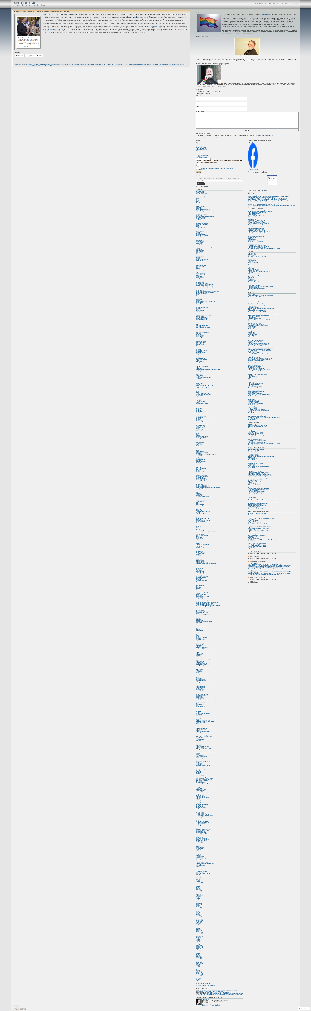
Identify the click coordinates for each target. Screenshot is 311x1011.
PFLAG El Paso (199, 653)
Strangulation (199, 764)
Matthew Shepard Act (200, 572)
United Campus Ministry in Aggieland (256, 415)
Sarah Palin (109, 64)
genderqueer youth (200, 427)
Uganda (197, 828)
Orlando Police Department (202, 637)
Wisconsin (198, 866)
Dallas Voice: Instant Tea (257, 577)
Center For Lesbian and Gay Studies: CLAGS (258, 315)
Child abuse (198, 297)
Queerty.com (199, 676)
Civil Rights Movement (201, 306)
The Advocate (251, 279)
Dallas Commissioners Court (202, 325)
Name (199, 95)
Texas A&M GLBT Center (201, 775)
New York (198, 618)
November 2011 (199, 933)
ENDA (197, 367)
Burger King (198, 272)
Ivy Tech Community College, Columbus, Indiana (259, 478)
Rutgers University (200, 707)
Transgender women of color (202, 797)
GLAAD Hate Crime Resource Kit (255, 433)
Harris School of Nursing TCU (255, 471)
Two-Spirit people (199, 806)
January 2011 (199, 945)
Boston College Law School (202, 259)
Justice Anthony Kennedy (201, 513)
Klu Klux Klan (199, 525)
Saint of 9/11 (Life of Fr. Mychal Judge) (256, 535)
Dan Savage (198, 334)
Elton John (198, 365)
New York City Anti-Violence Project (256, 234)
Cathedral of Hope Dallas (254, 459)
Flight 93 (197, 391)
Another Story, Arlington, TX (254, 454)
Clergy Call (198, 308)
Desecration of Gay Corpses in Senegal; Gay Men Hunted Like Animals (264, 195)
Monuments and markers (201, 594)
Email (199, 101)
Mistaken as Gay (199, 589)
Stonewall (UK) (251, 238)
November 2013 (199, 906)
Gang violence (199, 406)
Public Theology (199, 669)
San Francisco (199, 714)
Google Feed (251, 268)
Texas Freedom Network (253, 299)
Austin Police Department (201, 236)
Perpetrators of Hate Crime (100, 64)
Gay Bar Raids (199, 408)
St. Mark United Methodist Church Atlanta (205, 752)
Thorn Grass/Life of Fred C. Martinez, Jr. (257, 545)
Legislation (198, 539)
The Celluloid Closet (252, 540)
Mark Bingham (199, 559)
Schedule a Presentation (201, 149)
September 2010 (199, 949)
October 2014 (199, 894)
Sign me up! (200, 183)
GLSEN (197, 434)
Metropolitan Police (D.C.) (201, 580)
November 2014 (199, 893)
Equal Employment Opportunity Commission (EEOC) (208, 369)
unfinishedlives (28, 64)
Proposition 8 (199, 667)
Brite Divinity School (200, 266)
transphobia (198, 800)
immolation (198, 493)
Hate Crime (250, 527)
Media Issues (199, 578)
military (197, 584)
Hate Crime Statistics (200, 459)
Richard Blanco (199, 697)
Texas (197, 774)
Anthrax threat (199, 215)
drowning (198, 357)
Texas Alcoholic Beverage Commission (205, 778)
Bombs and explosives (201, 255)
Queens (197, 672)
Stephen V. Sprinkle (200, 758)
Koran (197, 527)
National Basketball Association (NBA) (204, 603)
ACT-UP (197, 200)
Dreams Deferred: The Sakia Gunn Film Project (259, 523)
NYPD (197, 627)
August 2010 (198, 951)
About (261, 4)
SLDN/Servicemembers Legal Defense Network (259, 394)
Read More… (254, 60)
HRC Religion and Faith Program (255, 356)
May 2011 (198, 940)
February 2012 (199, 930)
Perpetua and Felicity (200, 648)
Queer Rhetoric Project (253, 384)
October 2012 (199, 921)
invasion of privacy (200, 501)
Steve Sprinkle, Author (206, 1005)
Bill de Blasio (199, 249)
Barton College (199, 243)
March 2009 (198, 970)
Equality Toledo (199, 375)
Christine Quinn (199, 299)
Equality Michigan (200, 371)
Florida (197, 392)
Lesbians (198, 543)
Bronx (197, 267)
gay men (198, 413)
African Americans (200, 202)
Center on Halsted (200, 290)
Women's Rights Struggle (201, 869)
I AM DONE (198, 490)
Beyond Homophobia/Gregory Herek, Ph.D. (258, 256)
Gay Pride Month (199, 417)
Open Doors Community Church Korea (204, 634)
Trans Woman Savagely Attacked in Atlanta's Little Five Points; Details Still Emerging (267, 198)
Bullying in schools (200, 270)
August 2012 (198, 923)
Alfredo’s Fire (251, 514)
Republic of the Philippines (202, 692)
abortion (197, 198)
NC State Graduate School (202, 612)
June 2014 (198, 898)
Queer (197, 673)
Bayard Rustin (199, 244)
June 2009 (198, 966)
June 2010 (198, 953)
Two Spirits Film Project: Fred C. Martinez (257, 546)
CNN (197, 309)
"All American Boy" (200, 191)
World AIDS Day (199, 872)
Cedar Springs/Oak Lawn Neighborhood (205, 284)
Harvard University (200, 451)
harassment (198, 449)
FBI (196, 386)
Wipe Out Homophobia (201, 865)
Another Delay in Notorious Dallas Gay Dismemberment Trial (262, 197)
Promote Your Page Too (253, 169)
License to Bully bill (200, 552)
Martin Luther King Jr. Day (202, 562)
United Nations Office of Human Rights (257, 247)
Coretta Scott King (200, 316)
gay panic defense (200, 415)
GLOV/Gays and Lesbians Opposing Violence (258, 226)
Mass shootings (199, 567)
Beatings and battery (200, 246)
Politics (197, 660)
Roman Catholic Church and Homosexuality (206, 701)
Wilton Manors (199, 864)
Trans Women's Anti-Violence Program (257, 245)
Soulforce (250, 397)
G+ (248, 263)
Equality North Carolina (201, 373)
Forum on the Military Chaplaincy (203, 394)
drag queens (198, 353)
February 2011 (199, 944)
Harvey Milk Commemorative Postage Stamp (206, 454)
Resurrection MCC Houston (202, 695)
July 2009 (198, 965)
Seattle (197, 719)
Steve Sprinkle (205, 999)
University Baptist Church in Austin (256, 492)
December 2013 (199, 905)
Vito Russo (198, 854)
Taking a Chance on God (253, 538)
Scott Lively (198, 718)
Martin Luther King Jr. (200, 561)
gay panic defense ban (201, 416)
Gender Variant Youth (200, 425)
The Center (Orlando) (200, 782)
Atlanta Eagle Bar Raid (201, 234)
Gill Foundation (251, 347)
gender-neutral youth (200, 426)
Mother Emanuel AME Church (202, 596)
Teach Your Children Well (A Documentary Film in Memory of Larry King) (264, 539)
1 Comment (52, 65)
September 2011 (199, 936)
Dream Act (198, 356)
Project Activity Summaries (202, 665)
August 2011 (198, 937)
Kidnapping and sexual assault (203, 520)
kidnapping (198, 519)
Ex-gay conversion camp (201, 379)
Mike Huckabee (199, 583)
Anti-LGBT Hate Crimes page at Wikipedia (257, 426)
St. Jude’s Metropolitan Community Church (258, 489)
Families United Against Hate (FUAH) (204, 385)
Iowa (197, 502)
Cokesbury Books (200, 310)
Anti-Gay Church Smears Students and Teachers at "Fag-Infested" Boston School (267, 199)
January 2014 (199, 904)
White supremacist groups (202, 862)
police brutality (199, 657)
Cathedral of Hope (200, 282)
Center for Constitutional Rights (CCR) (204, 287)
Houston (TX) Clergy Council (254, 355)
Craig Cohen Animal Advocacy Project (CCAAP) (259, 319)
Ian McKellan (199, 491)
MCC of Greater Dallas (201, 577)
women (143, 64)
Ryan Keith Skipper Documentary (256, 534)
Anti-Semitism (199, 222)
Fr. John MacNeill (199, 395)
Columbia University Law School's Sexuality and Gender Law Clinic (263, 502)
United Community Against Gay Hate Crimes (258, 246)
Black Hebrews (199, 251)
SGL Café (250, 278)
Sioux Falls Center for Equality (203, 731)
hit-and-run (198, 469)
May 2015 (198, 887)
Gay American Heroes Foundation (256, 340)
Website (197, 106)
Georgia (197, 428)
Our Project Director (200, 146)
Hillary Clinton (199, 467)
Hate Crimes (60, 64)
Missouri (198, 588)
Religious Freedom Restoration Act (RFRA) (205, 685)
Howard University (200, 483)
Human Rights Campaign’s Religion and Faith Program (260, 295)
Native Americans (200, 610)
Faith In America (199, 383)
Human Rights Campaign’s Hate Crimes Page (258, 435)
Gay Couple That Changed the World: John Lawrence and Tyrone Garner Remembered (268, 200)
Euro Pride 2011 (199, 376)
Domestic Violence (200, 347)
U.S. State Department (201, 825)
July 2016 (198, 880)
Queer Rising (199, 674)
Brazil (197, 264)
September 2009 (199, 963)
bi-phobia (198, 248)
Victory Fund (198, 849)
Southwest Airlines (200, 747)
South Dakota (199, 743)
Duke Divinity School (200, 358)
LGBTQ (197, 545)
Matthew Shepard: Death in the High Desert (258, 530)
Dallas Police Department (201, 331)
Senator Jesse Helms (201, 722)
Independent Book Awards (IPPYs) (203, 496)
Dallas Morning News (200, 329)
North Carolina (199, 623)
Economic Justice (200, 362)
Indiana (197, 497)
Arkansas (198, 226)
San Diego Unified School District (203, 713)
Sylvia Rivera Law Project (254, 240)
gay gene (198, 412)
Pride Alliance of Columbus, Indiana (256, 383)
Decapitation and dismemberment (203, 340)
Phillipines (198, 655)
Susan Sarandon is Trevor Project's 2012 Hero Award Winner (262, 201)
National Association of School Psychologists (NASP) (208, 602)
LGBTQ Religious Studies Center (255, 365)
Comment (200, 111)
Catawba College (199, 281)
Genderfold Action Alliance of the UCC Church (258, 344)
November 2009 (199, 961)
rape (197, 681)
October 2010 (199, 948)
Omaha (197, 631)
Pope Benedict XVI (200, 661)
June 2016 (198, 881)
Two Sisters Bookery (200, 805)
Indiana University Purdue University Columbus (259, 359)
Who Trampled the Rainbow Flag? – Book (205, 863)
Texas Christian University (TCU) (203, 780)
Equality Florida (251, 327)
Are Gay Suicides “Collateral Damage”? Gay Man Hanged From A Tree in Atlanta (218, 990)
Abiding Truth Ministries (201, 197)
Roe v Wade (198, 699)
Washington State (200, 856)
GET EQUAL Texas (200, 430)
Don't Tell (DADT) (199, 349)
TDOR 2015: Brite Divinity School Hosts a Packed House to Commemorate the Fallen (223, 993)
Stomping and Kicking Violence (203, 761)
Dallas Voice (198, 333)
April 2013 (198, 914)
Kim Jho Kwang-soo (200, 521)
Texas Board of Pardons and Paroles (204, 779)
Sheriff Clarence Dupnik (117, 64)
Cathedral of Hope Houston (202, 283)
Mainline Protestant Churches (202, 558)
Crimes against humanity (201, 319)
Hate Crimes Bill (252, 434)
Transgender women (200, 796)
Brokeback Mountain (253, 520)
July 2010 (198, 952)
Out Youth (250, 375)
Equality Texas (199, 374)
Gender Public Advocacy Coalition (256, 224)
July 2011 (198, 938)
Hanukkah (198, 446)
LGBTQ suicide (199, 550)
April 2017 (198, 879)
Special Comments (200, 749)
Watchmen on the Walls (201, 858)
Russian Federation (200, 706)
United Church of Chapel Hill (202, 839)
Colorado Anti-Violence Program (255, 216)
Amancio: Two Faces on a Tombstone (256, 516)
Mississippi (198, 587)
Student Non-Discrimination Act (203, 765)
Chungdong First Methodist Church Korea (205, 301)
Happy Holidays (199, 448)
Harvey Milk (198, 453)
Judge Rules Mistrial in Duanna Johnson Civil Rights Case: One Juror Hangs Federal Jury (268, 196)
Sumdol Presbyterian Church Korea (204, 768)
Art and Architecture (200, 230)
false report (198, 384)
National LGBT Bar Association (203, 609)
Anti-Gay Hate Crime (253, 517)
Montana (198, 593)
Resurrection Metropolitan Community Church (258, 488)
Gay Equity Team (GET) (201, 411)
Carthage (198, 280)
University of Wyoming (201, 842)
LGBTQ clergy (199, 546)
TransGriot (198, 798)
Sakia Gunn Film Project (201, 709)
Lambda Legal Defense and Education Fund (206, 531)
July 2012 (198, 924)
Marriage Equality (200, 560)
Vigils (197, 852)
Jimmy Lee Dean (199, 510)
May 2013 (198, 913)
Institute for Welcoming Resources (256, 360)
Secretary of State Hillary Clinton (203, 720)
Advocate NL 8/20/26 (253, 572)
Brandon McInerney (200, 263)
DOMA (197, 345)
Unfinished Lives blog (200, 831)
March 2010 (198, 956)
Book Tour (198, 258)
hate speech (76, 64)
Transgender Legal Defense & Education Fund (258, 508)
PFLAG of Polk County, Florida (255, 484)
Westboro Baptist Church (201, 859)
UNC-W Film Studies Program (202, 830)
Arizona (44, 64)
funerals (197, 402)
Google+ (214, 985)
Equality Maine (251, 328)
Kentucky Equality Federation (202, 518)
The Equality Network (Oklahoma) (255, 404)
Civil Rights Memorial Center (254, 318)
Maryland (198, 564)
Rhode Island (199, 696)
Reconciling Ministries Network (203, 684)
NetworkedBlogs (271, 175)
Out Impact (198, 638)
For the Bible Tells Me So (253, 525)
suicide (197, 766)
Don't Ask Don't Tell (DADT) (202, 350)
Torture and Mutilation (201, 789)
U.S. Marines (198, 819)
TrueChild (250, 411)
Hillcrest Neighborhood (201, 468)
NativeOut (250, 272)
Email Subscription (201, 176)
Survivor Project (252, 239)
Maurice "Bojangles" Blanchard (203, 575)
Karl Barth (198, 516)
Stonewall (198, 762)
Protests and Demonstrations (202, 668)
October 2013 (199, 907)
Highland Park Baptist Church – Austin (257, 473)
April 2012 (198, 928)
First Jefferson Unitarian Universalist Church (258, 466)
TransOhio (198, 799)
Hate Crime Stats (274, 4)
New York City (199, 619)
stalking (197, 754)
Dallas (197, 324)
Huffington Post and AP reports (131, 16)
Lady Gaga (198, 529)
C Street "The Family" (201, 274)
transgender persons (200, 795)
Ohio (197, 628)
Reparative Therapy (200, 689)
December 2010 (199, 946)
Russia (197, 705)
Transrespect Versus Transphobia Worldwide (258, 410)
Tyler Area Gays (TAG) (201, 807)
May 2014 (198, 899)
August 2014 (198, 896)
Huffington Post (199, 484)
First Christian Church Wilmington (203, 387)
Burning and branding (200, 273)
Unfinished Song (199, 837)
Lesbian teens (199, 541)
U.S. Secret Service (200, 823)
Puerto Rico (198, 670)
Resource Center (200, 693)
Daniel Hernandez (200, 335)
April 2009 (198, 969)
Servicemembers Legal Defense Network (205, 724)
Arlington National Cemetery (202, 227)
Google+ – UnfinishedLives (254, 269)
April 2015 (198, 888)
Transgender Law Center (253, 507)
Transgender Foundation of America (256, 409)
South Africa (198, 740)
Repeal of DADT (199, 690)
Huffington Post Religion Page (202, 485)
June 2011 (198, 939)
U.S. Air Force (199, 810)
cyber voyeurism (199, 320)
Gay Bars (198, 409)
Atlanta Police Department (202, 235)
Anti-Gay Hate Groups (201, 217)
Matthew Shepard (200, 571)
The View (198, 787)
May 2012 (198, 927)
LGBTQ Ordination (200, 549)
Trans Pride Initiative (200, 790)
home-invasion (199, 474)
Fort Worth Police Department (202, 393)
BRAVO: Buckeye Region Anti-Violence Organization (260, 211)
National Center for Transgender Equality (205, 604)
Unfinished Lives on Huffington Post (256, 288)
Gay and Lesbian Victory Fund (255, 341)
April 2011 (198, 941)
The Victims (284, 4)
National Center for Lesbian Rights (256, 368)
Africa (197, 201)
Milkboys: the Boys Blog (253, 270)
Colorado (198, 311)
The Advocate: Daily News (258, 561)
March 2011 (198, 943)
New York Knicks (199, 620)
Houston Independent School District (204, 482)
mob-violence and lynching (202, 592)
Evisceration (198, 378)
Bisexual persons (200, 250)
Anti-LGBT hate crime (37, 64)
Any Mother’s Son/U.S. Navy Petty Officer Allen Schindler (261, 518)
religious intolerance (200, 687)
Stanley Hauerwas (200, 755)
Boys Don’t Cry (251, 519)
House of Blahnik (199, 477)
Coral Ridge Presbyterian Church (203, 315)
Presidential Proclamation (201, 664)
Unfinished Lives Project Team (203, 836)
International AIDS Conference (203, 500)
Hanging (197, 445)
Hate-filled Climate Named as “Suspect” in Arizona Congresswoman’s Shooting (41, 12)
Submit (247, 130)
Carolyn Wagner (199, 278)
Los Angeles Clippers (200, 553)
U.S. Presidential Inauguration (202, 822)
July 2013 (198, 911)
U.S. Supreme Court (200, 827)
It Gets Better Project (200, 505)
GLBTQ (197, 433)
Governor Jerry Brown (201, 437)
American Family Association (202, 210)
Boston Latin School (200, 260)
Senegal (197, 723)
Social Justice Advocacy (201, 148)
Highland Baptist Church (201, 466)
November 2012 (199, 920)
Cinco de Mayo (199, 303)
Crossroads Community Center (255, 320)
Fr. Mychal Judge (199, 396)
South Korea (198, 745)
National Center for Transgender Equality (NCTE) (259, 231)
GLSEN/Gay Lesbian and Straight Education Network (260, 227)
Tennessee (198, 772)
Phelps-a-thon (199, 654)
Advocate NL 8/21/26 (253, 563)
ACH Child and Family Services (255, 450)
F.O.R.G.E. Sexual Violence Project (256, 221)
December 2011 (199, 932)
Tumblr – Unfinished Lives (254, 285)
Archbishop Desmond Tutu (202, 224)
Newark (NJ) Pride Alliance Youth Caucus (257, 374)
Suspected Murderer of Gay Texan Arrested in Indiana (211, 991)
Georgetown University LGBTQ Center (257, 345)
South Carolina (199, 741)
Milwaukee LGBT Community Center (256, 230)
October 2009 (199, 962)
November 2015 (199, 882)
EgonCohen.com (252, 260)
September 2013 (199, 909)
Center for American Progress (203, 285)
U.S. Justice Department (201, 817)
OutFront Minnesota (200, 639)
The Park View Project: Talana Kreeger (257, 543)
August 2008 (198, 978)
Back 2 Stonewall (200, 241)
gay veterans (199, 420)
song (197, 738)
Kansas (197, 514)
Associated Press (182, 19)
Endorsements (293, 4)
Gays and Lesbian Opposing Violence (204, 423)
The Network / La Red (253, 243)
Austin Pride (198, 238)
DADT (197, 323)
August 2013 (198, 910)
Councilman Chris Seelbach (202, 317)
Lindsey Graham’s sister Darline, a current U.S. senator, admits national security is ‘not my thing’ (270, 571)
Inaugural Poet (199, 495)
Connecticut (198, 314)
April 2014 (198, 901)
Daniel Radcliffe (199, 336)
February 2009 (199, 971)
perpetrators (27, 65)
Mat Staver (198, 569)
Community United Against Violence (256, 218)
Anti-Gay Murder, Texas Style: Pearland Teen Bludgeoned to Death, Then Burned (266, 203)
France (197, 398)
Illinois (197, 492)
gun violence (55, 64)
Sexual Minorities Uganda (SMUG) (203, 727)
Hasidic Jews (199, 458)
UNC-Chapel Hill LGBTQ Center (203, 829)
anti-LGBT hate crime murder (202, 219)
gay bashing (198, 410)
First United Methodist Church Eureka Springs (206, 390)
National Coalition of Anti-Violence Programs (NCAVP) (208, 605)
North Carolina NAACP (201, 625)
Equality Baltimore (200, 370)
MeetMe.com (199, 579)
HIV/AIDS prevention (200, 471)
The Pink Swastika (200, 786)
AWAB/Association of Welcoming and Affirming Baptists (261, 308)
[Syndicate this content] (248, 551)
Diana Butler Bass (200, 343)
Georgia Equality (199, 429)
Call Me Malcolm (252, 521)
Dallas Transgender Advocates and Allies (257, 322)
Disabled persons (200, 344)
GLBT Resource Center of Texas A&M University (259, 349)
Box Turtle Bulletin (252, 258)
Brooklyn (198, 268)
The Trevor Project (252, 407)
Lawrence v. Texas (200, 538)
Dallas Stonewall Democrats (202, 332)
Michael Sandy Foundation (254, 367)
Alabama (198, 205)
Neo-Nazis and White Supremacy (203, 614)
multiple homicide (90, 64)
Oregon (197, 635)
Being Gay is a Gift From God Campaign (205, 247)
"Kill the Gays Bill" (200, 192)
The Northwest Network (253, 244)
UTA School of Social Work (254, 495)
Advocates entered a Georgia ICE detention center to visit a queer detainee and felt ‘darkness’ (269, 573)
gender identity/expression (202, 424)
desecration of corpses (201, 341)
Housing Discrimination (201, 478)
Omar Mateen (199, 632)
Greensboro (198, 441)
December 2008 (199, 973)
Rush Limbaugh (199, 704)
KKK (197, 524)
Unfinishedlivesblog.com (201, 838)
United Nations (199, 841)
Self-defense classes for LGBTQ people (205, 721)
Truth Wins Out (199, 803)
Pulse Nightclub (199, 671)
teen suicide (198, 771)
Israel (197, 503)
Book (265, 4)
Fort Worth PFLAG (252, 339)
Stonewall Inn (199, 763)
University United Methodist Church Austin (258, 493)
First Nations (199, 389)
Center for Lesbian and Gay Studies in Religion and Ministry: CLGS (263, 314)
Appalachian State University (202, 223)
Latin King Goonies (200, 534)
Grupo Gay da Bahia (252, 351)
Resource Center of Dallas (202, 694)
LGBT (269, 180)
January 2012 (199, 931)
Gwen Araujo (199, 444)
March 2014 (198, 902)
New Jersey (198, 615)
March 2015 (198, 889)
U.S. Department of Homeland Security (204, 815)
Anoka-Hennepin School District (203, 214)
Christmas (198, 300)
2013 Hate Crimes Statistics (202, 193)
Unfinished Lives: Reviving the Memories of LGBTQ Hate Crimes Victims (216, 168)
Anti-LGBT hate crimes (201, 221)
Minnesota (198, 586)
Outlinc (197, 640)
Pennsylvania (199, 646)
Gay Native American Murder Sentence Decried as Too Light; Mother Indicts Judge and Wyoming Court (271, 205)
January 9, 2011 (17, 64)
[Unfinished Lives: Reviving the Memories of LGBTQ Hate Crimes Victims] (198, 168)
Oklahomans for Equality (253, 273)
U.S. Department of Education (202, 814)
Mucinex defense (199, 597)
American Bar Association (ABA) (203, 209)
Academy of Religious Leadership (256, 449)
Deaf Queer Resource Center (255, 323)
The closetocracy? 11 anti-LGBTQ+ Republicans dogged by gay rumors (264, 574)
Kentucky (198, 517)
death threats (49, 64)
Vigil (197, 850)
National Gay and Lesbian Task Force (204, 606)
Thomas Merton (199, 788)
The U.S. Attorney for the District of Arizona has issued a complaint (115, 22)
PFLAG (197, 652)
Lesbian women (199, 542)
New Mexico (198, 617)
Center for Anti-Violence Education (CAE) (205, 286)
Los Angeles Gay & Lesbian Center (256, 229)
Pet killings (198, 650)
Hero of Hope (199, 463)
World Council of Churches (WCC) (203, 873)
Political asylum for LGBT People (203, 659)
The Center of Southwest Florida (203, 783)
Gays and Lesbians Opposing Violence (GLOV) (258, 223)
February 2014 (199, 903)
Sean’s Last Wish (252, 389)
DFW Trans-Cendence (201, 342)
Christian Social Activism (201, 298)
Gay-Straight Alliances (201, 421)
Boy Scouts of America (201, 261)
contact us (270, 135)
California (198, 275)
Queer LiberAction (252, 487)
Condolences (199, 312)
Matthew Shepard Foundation (202, 573)
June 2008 (198, 980)
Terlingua (198, 773)
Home (256, 4)
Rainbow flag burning (200, 679)
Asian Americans (200, 231)
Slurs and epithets (200, 733)
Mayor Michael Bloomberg (202, 576)
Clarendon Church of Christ (202, 307)
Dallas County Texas (200, 326)
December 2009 (199, 960)
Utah (197, 845)
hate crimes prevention (69, 64)
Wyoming (198, 874)
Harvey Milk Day (199, 455)
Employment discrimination (202, 366)
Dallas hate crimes (200, 328)
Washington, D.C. (199, 857)
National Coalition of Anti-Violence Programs (258, 232)
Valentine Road (251, 547)
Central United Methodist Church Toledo (205, 292)
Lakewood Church (200, 530)
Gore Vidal (198, 435)
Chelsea (197, 294)
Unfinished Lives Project (201, 835)
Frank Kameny (199, 399)
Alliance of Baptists (200, 206)
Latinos (197, 536)
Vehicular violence (200, 847)
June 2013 (198, 912)
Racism (197, 677)
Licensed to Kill (251, 529)
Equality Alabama (252, 326)
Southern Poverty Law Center (202, 746)
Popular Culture (199, 662)
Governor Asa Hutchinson (202, 436)
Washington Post (154, 26)
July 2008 (198, 979)
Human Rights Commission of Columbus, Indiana (259, 474)
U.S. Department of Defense (202, 813)
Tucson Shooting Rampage (202, 804)
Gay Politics (251, 266)
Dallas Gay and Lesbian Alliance (203, 327)
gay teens (198, 419)
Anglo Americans (200, 213)
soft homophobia (199, 737)
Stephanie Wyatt (252, 298)
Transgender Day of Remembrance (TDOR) (205, 793)
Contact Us (199, 89)
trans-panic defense (200, 791)
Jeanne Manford (199, 509)
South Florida (199, 744)
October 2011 (199, 935)
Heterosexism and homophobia (203, 465)
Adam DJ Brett (251, 294)
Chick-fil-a (198, 295)
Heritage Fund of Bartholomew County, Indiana (258, 353)
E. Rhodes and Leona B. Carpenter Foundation (258, 325)
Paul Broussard (199, 645)
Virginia (197, 853)
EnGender (250, 261)
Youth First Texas (252, 419)
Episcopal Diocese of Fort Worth (255, 463)
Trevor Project (199, 802)
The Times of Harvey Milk (254, 544)
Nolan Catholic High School (254, 481)
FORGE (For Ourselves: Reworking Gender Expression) (261, 338)
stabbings (198, 753)
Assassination (199, 233)
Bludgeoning (198, 253)
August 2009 (198, 964)
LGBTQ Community (200, 547)
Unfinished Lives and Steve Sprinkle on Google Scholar (260, 286)
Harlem (197, 450)
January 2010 (199, 958)
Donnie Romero (199, 351)
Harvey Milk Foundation (201, 457)
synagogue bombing (200, 769)
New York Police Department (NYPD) (204, 621)
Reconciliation (199, 682)
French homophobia (200, 401)
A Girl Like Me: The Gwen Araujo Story (257, 513)
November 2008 (199, 974)
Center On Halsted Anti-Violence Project (257, 215)
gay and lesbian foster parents (203, 407)
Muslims (197, 601)
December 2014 (199, 891)
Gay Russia (198, 418)
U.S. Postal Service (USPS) (202, 821)
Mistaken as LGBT (200, 591)
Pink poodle (198, 656)
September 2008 (199, 977)
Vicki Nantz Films (200, 848)
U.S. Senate (138, 64)
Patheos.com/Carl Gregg (253, 275)
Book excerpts (199, 257)
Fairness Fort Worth (200, 382)
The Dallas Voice (252, 280)
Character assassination (201, 293)
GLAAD (197, 432)
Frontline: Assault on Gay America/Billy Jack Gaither (260, 526)
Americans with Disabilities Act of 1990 (205, 211)
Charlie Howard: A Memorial (254, 522)
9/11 (196, 194)
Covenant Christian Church (202, 318)
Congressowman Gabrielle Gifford (166, 64)
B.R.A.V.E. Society (200, 240)
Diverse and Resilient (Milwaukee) (256, 324)
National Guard (199, 608)
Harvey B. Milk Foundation (202, 452)
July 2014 (198, 897)
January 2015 (199, 890)
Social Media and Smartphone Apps (204, 736)
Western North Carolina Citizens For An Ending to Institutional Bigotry (264, 248)
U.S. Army (198, 811)
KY (196, 528)
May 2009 (198, 968)
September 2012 (199, 922)
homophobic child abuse (201, 475)
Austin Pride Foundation (253, 307)
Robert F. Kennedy (200, 698)
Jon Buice (198, 512)
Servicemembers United (253, 390)
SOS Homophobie (200, 739)
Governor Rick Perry (200, 438)
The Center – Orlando (253, 402)
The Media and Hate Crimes (202, 155)
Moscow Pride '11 (200, 595)
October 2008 (199, 975)
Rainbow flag (199, 678)
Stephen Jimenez (200, 757)
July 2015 (198, 885)
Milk (249, 531)
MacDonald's (199, 555)
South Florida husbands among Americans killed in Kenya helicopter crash (265, 564)
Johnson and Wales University (203, 511)
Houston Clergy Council (201, 479)
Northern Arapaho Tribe (201, 626)
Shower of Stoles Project (201, 729)
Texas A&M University (201, 777)
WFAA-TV (198, 861)
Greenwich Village (200, 442)
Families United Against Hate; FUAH (256, 222)
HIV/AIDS (198, 470)
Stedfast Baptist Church (201, 756)
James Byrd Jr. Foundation (254, 362)
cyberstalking (199, 322)
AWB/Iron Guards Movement (202, 239)
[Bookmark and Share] (201, 157)
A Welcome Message (200, 143)
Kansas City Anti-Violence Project (256, 228)
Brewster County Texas (201, 265)
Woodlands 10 (199, 870)
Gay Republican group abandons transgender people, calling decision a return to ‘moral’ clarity (269, 565)
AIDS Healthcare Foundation (202, 204)
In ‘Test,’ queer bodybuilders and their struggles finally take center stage (264, 567)
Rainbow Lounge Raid (201, 680)
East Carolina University (201, 359)
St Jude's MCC (199, 751)
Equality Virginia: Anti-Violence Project (257, 220)
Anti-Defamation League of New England (205, 216)
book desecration (200, 256)
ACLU (197, 199)
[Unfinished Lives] (253, 168)
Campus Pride (199, 276)
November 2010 (199, 947)
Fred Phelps (198, 400)
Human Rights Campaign (201, 486)
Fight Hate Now (251, 336)
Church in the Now (200, 302)
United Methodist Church (201, 840)
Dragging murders (200, 354)
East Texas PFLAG (200, 361)
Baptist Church (199, 242)
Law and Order (83, 64)
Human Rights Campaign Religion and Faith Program (208, 487)
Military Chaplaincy (200, 585)
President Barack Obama (201, 663)
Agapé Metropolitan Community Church (257, 451)
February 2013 (199, 916)
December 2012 (199, 919)
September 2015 (199, 884)
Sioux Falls (198, 730)
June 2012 (198, 926)
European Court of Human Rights (203, 377)
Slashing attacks (199, 732)
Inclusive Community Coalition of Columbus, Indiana (260, 358)
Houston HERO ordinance (201, 480)
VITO (249, 548)
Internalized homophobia (201, 499)
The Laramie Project (252, 542)
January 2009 (199, 972)
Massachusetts (199, 568)
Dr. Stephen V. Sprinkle (201, 352)
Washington (198, 855)
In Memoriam (199, 494)
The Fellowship (251, 406)
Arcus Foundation (252, 306)
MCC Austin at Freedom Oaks (255, 479)
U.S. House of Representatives (129, 64)
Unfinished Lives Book (201, 832)
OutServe (198, 642)
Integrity (250, 361)
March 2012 (198, 929)
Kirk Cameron (199, 522)
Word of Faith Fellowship (201, 871)
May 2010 (198, 954)
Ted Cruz (198, 770)
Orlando (197, 636)
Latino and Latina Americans (202, 535)
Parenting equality (200, 643)
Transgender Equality (200, 794)
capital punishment (200, 277)
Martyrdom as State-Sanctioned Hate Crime (206, 563)
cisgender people (200, 305)
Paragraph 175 (251, 533)
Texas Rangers (199, 781)
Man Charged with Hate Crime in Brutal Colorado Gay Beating (262, 204)
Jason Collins (199, 508)
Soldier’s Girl (251, 537)
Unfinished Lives (25, 2)
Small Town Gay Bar (252, 536)
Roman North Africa (200, 702)
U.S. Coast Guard (200, 812)
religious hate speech (200, 686)
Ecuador (197, 364)
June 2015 (198, 886)
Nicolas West (199, 622)
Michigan (198, 581)
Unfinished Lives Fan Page (254, 287)
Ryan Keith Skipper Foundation (255, 387)
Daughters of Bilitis (200, 337)
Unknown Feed (254, 556)
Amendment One (199, 208)
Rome (197, 703)
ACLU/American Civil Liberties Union (256, 303)
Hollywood (198, 472)
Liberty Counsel (199, 551)
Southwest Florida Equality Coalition (204, 748)
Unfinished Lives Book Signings (203, 833)
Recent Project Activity (201, 147)
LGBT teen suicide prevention (202, 544)
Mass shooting (199, 566)
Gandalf (197, 404)
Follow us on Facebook (253, 262)
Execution (198, 381)
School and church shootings (202, 716)
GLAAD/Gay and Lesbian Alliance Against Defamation (260, 348)
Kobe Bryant (198, 526)
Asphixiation (198, 232)
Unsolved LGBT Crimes (201, 844)
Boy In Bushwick (252, 259)
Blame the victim (199, 252)
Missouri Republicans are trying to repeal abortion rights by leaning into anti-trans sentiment (269, 566)
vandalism (198, 846)
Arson (197, 228)
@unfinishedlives (252, 253)
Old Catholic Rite (199, 630)
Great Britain (199, 440)
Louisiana (198, 554)
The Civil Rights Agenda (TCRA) (203, 785)
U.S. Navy (198, 820)
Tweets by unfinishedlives (254, 584)
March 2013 (198, 915)
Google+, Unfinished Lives (217, 1005)
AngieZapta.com (252, 254)
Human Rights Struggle (201, 488)
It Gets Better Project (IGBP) (202, 507)
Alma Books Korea (200, 207)
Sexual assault (199, 726)
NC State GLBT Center (201, 611)
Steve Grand (198, 760)
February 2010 (199, 957)
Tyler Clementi (199, 808)
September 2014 (199, 895)
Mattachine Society (200, 570)
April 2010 (198, 955)
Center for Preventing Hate (254, 213)
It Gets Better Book (200, 504)
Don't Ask (198, 348)
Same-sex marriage (200, 710)
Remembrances (199, 688)
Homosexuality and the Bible (202, 476)
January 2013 (199, 918)
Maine (197, 556)
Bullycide (198, 269)
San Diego (198, 712)
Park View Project (200, 644)
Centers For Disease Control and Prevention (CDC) (207, 291)
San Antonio (198, 711)
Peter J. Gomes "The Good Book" (203, 651)
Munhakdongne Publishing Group (203, 600)
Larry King (198, 533)
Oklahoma (198, 629)
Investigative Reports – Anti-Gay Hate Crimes (258, 528)
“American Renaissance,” (69, 19)
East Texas (198, 360)
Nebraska (198, 613)
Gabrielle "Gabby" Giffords (202, 403)
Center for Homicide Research (203, 289)
